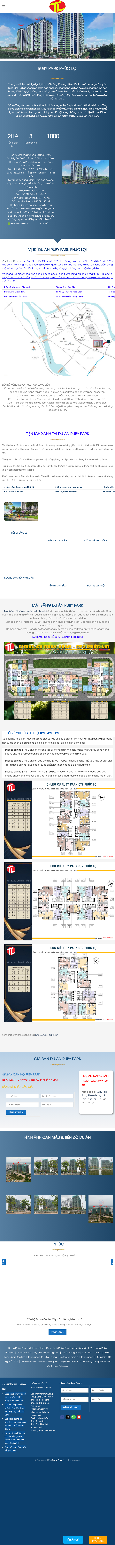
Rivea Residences (28, 1353)
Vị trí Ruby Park (61, 1340)
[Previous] (7, 1278)
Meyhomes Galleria (69, 1353)
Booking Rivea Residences (43, 1422)
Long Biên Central (91, 1344)
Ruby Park (102, 1083)
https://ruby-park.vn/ (46, 1027)
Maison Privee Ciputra (48, 1353)
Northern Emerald (68, 1349)
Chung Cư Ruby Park (39, 154)
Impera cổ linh (37, 1419)
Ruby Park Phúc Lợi (39, 1416)
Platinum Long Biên (39, 1410)
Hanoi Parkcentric (60, 1358)
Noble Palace (24, 1344)
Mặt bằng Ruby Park (40, 1340)
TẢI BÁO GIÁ (73, 1539)
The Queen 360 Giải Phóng (42, 1349)
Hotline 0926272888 (98, 1539)
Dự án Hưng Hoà (71, 1344)
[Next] (107, 1278)
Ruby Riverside (79, 1340)
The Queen (87, 1349)
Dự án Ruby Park (17, 1340)
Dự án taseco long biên (46, 1344)
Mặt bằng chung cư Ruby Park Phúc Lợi (25, 603)
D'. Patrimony (86, 1353)
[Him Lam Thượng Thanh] (57, 6)
